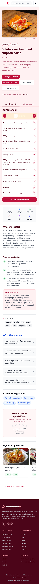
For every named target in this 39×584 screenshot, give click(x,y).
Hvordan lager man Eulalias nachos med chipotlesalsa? (19, 342)
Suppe (24, 546)
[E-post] (12, 524)
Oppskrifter (17, 94)
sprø (7, 326)
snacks (16, 322)
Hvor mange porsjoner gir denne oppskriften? (19, 361)
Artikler (4, 559)
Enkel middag (9, 403)
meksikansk (26, 322)
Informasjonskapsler (28, 562)
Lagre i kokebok (12, 77)
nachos (8, 322)
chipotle (22, 326)
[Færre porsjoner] (4, 116)
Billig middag (6, 543)
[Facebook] (3, 524)
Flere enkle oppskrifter (12, 398)
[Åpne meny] (4, 3)
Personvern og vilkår (28, 559)
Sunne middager (24, 403)
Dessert (24, 549)
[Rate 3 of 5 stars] (19, 425)
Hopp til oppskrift (11, 82)
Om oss (4, 562)
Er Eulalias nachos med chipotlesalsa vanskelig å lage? (19, 371)
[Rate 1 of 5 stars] (13, 425)
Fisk (23, 537)
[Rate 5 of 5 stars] (26, 425)
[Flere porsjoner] (34, 116)
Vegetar (24, 543)
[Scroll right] (34, 464)
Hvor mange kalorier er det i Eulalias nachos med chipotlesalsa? (19, 381)
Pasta (23, 540)
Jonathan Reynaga (27, 39)
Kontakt (4, 565)
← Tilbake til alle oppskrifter (13, 487)
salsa (29, 326)
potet (14, 326)
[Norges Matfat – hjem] (8, 3)
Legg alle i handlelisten (21, 200)
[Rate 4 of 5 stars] (22, 425)
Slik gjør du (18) (28, 104)
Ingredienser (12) (10, 104)
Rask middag (28, 398)
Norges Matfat (6, 94)
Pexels (35, 39)
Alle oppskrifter (7, 534)
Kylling (24, 534)
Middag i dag (6, 549)
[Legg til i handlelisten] (34, 122)
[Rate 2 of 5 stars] (16, 425)
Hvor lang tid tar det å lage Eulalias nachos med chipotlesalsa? (19, 352)
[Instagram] (8, 524)
